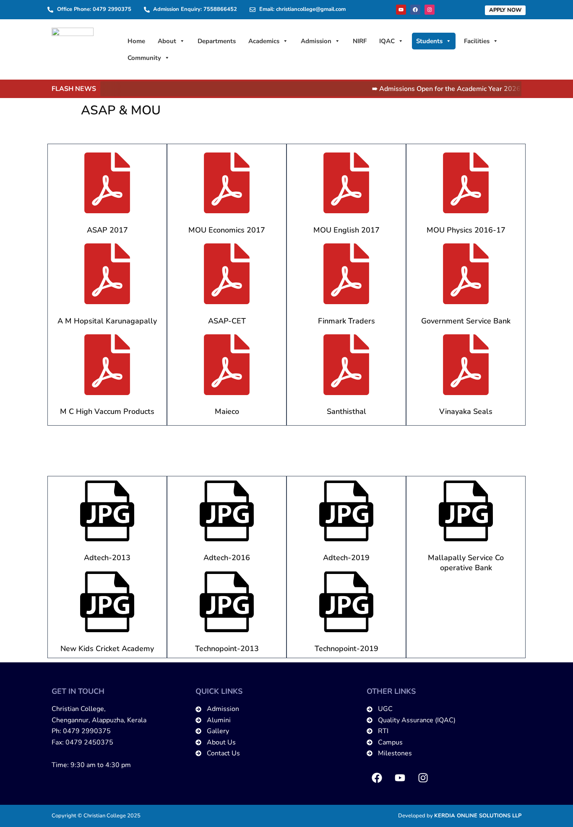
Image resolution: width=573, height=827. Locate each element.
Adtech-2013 (107, 558)
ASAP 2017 (107, 230)
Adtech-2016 (226, 558)
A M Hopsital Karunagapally (107, 321)
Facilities (477, 41)
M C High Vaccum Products (107, 411)
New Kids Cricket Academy (107, 649)
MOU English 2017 (346, 230)
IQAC (387, 41)
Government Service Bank (465, 321)
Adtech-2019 (346, 558)
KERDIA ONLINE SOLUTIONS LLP (477, 815)
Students (429, 41)
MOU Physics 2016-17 (466, 230)
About (167, 41)
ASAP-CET (227, 321)
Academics (263, 41)
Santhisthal (346, 411)
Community (144, 58)
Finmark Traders (346, 321)
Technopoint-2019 (346, 649)
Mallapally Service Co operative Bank (466, 562)
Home (136, 41)
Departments (217, 41)
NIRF (360, 41)
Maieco (227, 411)
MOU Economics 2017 (226, 230)
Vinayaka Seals (465, 411)
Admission (316, 41)
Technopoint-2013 (227, 649)
